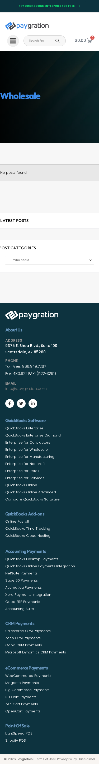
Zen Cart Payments (21, 704)
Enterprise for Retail (22, 470)
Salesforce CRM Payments (28, 630)
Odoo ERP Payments (22, 601)
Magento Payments (22, 682)
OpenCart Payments (22, 711)
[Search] (57, 41)
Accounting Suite (19, 608)
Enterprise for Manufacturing (29, 456)
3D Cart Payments (20, 696)
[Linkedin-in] (33, 403)
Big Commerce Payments (27, 689)
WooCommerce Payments (28, 675)
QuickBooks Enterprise (24, 428)
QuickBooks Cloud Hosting (27, 535)
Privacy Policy (67, 759)
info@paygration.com (26, 388)
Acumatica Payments (23, 587)
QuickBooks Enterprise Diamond (33, 435)
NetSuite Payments (21, 573)
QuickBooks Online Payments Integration (40, 566)
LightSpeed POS (18, 733)
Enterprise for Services (24, 477)
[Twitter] (21, 403)
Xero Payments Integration (28, 594)
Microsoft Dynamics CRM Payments (35, 652)
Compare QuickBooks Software (32, 499)
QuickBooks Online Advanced (30, 492)
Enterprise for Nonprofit (25, 463)
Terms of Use (45, 759)
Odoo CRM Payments (23, 645)
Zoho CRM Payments (23, 638)
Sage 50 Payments (21, 580)
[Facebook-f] (9, 403)
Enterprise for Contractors (27, 442)
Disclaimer (87, 759)
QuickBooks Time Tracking (27, 528)
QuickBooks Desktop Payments (31, 559)
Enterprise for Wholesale (26, 449)
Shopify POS (15, 740)
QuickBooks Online (21, 485)
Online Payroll (17, 521)
